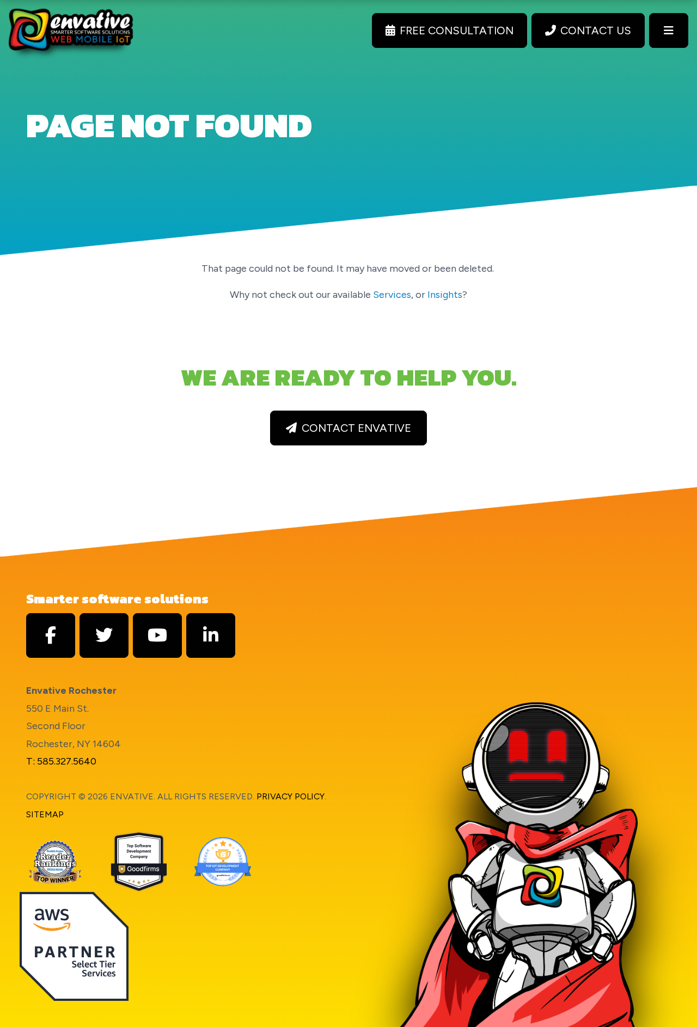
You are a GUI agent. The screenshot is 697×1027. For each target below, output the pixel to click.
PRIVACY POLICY (290, 796)
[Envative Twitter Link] (104, 635)
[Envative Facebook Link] (50, 635)
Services (392, 295)
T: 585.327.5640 (61, 761)
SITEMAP (45, 814)
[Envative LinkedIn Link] (210, 635)
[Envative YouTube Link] (157, 635)
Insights (444, 295)
